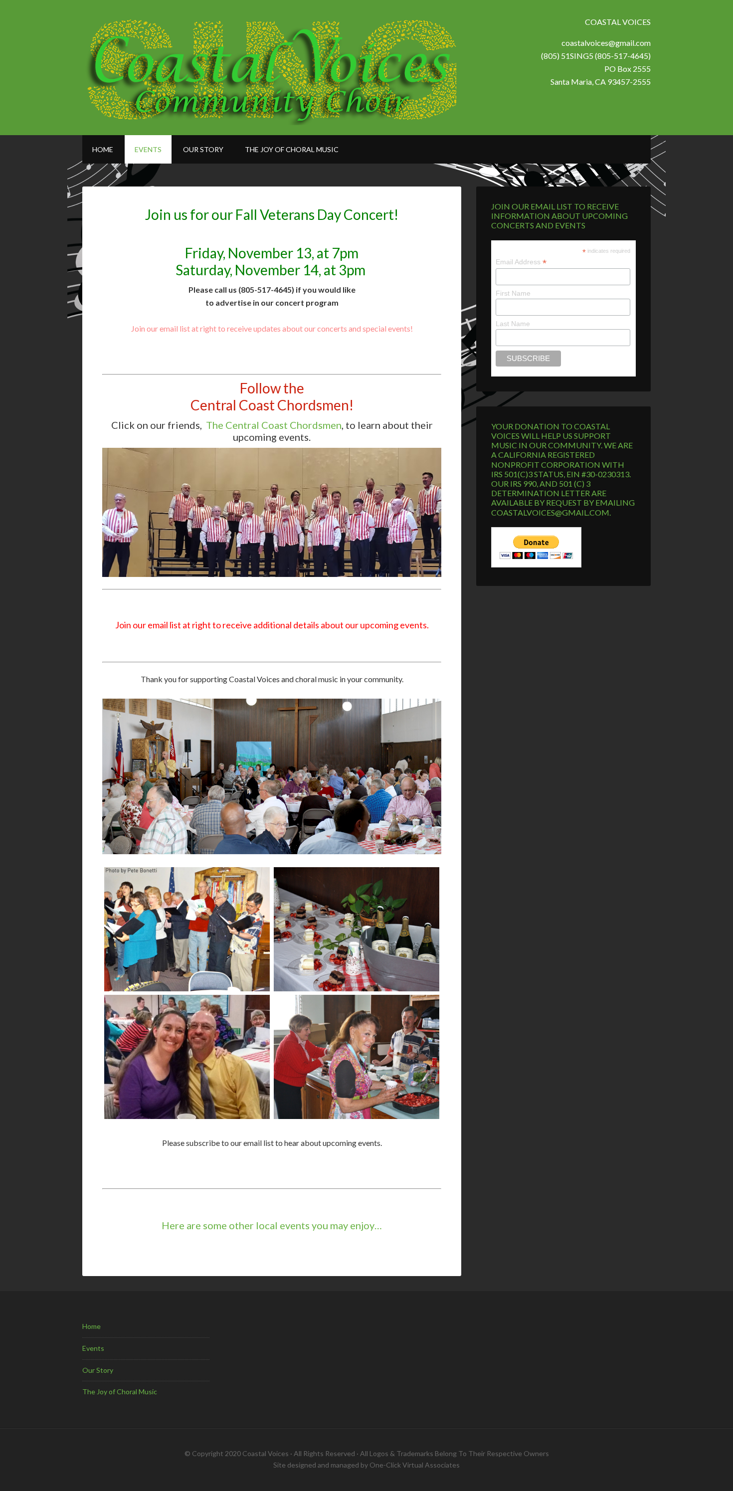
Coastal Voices (269, 67)
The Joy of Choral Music (119, 1391)
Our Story (97, 1370)
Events (93, 1348)
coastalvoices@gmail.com (606, 42)
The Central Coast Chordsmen (274, 425)
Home (91, 1326)
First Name (513, 293)
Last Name (513, 324)
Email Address (521, 262)
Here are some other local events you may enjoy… (272, 1225)
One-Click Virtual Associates (414, 1465)
